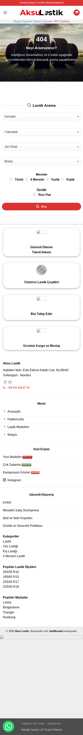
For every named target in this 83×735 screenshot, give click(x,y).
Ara (43, 206)
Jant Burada (54, 723)
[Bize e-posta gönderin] (10, 382)
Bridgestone (11, 607)
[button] (5, 12)
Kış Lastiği (10, 551)
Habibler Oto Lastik (33, 723)
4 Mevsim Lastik (14, 556)
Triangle (8, 612)
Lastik (7, 541)
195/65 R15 (11, 576)
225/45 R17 (11, 581)
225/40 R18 (11, 586)
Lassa (7, 602)
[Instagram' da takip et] (5, 382)
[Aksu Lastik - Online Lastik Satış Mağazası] (41, 12)
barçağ (25, 729)
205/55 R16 (11, 572)
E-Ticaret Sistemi (51, 729)
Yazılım (34, 729)
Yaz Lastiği (10, 546)
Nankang (9, 617)
